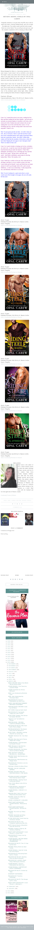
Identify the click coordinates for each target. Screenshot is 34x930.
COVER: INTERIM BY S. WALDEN (18, 800)
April (11, 679)
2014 (9, 890)
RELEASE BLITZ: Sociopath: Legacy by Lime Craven (16, 713)
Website (14, 495)
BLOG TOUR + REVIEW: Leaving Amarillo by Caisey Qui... (17, 733)
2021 (9, 650)
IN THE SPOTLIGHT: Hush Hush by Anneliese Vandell (18, 819)
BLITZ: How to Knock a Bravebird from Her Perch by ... (17, 826)
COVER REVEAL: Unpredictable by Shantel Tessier (17, 743)
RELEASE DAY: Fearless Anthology (15, 876)
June (10, 675)
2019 (9, 654)
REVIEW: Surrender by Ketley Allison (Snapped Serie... (16, 815)
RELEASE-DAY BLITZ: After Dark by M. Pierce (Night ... (17, 726)
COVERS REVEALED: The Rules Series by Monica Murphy (17, 750)
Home (17, 575)
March (11, 681)
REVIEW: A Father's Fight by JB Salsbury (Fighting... (17, 829)
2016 (9, 660)
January (12, 888)
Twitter (9, 495)
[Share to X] (12, 503)
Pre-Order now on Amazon (18, 100)
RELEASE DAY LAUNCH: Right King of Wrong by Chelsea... (17, 861)
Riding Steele (26, 500)
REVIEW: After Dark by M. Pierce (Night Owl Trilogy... (17, 740)
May (10, 677)
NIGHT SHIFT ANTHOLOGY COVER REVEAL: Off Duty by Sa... (17, 808)
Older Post (29, 575)
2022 (9, 648)
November (12, 665)
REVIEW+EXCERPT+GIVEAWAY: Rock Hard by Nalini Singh (17, 777)
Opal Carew (12, 500)
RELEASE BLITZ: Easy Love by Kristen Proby (17, 836)
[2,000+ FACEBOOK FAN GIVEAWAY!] (11, 905)
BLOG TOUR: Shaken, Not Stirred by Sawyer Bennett (17, 716)
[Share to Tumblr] (19, 503)
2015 (9, 662)
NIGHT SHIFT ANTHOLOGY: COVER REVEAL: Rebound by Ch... (17, 804)
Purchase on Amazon (16, 225)
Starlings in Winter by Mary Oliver (18, 766)
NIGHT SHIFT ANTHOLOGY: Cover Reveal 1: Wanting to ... (18, 883)
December (12, 663)
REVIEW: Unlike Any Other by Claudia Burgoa (16, 797)
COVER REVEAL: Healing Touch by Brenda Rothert (17, 780)
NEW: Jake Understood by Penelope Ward (15, 697)
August (11, 671)
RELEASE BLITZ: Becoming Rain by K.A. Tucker (17, 854)
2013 (9, 892)
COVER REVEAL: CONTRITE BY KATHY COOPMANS (17, 868)
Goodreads (3, 495)
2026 (9, 641)
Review (18, 500)
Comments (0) (17, 507)
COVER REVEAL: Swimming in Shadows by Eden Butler (17, 787)
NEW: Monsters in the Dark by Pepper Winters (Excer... (16, 746)
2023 (9, 646)
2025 (9, 643)
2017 (9, 658)
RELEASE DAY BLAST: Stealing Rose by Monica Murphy (17, 857)
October (12, 667)
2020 (9, 652)
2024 (9, 644)
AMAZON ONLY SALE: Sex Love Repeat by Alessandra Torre (17, 794)
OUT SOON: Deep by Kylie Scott (17, 710)
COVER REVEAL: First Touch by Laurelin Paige (17, 687)
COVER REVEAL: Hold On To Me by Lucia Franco (17, 851)
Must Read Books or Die (13, 926)
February (12, 886)
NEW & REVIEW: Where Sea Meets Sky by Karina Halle (18, 683)
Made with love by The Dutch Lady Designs (20, 927)
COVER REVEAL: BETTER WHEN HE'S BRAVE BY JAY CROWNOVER (17, 840)
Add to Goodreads (5, 100)
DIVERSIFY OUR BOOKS (15, 874)
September (13, 669)
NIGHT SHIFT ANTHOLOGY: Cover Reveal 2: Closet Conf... (18, 832)
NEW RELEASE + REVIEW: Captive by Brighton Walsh (16, 723)
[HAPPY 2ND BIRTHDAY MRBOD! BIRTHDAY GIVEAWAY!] (22, 905)
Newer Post (5, 575)
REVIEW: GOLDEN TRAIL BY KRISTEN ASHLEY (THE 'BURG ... (18, 773)
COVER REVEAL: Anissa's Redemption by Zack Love (16, 864)
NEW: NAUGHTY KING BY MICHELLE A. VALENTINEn (16, 753)
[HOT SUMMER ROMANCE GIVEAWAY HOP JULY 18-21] (11, 917)
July (10, 673)
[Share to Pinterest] (17, 503)
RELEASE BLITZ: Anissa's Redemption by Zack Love (16, 700)
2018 (9, 656)
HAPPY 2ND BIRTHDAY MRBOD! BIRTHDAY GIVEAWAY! (17, 704)
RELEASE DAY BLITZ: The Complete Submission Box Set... (18, 822)
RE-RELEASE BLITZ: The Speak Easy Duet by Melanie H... (17, 729)
